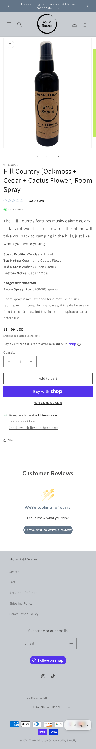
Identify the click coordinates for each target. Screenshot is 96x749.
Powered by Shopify (64, 740)
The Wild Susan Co (40, 740)
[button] (9, 24)
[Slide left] (38, 156)
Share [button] (12, 440)
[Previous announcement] (8, 6)
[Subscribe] (71, 643)
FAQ (12, 582)
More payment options (48, 402)
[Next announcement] (87, 6)
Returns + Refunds (23, 593)
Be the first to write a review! (48, 530)
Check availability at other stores (33, 428)
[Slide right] (58, 156)
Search (14, 572)
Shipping (8, 335)
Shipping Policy (20, 603)
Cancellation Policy (23, 614)
